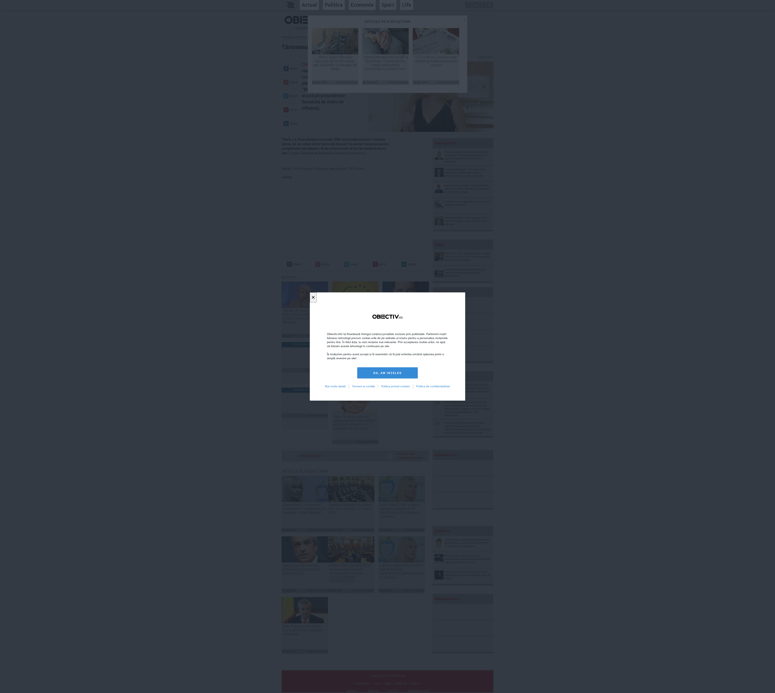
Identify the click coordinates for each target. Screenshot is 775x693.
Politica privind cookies (395, 386)
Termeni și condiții (363, 386)
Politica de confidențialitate (433, 386)
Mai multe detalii (335, 386)
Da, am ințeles (387, 373)
